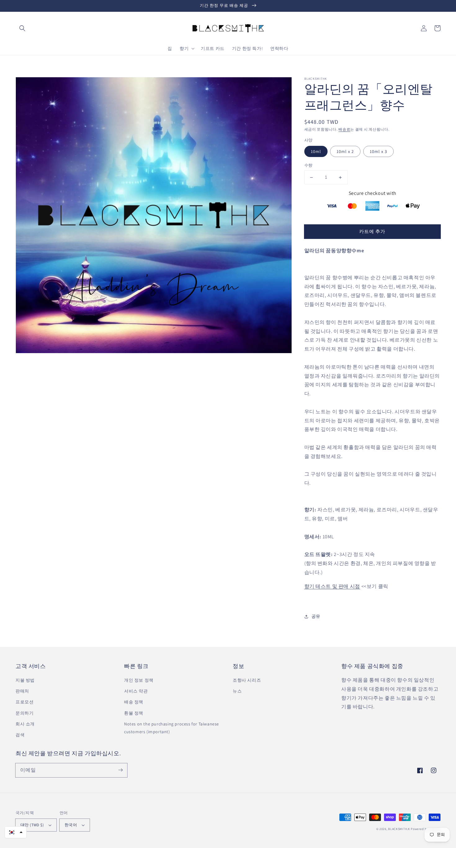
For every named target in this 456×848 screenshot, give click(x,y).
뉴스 (237, 691)
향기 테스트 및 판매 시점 (332, 586)
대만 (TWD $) (32, 825)
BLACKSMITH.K (399, 829)
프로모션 (25, 702)
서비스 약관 (136, 691)
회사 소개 (25, 724)
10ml (316, 152)
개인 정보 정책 (139, 680)
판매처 (22, 691)
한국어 (71, 825)
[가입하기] (120, 770)
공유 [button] (315, 616)
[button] (22, 28)
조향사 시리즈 (247, 680)
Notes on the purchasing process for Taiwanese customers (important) (171, 727)
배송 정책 (133, 702)
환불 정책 (133, 713)
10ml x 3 (378, 152)
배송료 (344, 129)
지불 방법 (25, 680)
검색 (20, 735)
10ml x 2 (345, 152)
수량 (308, 165)
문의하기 (25, 713)
